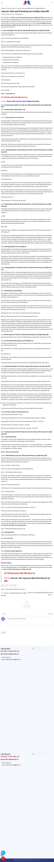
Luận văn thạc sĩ (11, 8)
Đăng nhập (50, 613)
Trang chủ (3, 8)
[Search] (52, 2)
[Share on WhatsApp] (2, 585)
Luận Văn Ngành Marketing (12, 589)
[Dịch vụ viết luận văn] (27, 2)
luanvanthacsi (19, 14)
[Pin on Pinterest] (13, 585)
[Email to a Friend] (10, 585)
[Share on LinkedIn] (15, 585)
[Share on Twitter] (7, 585)
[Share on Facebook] (5, 585)
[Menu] (2, 2)
